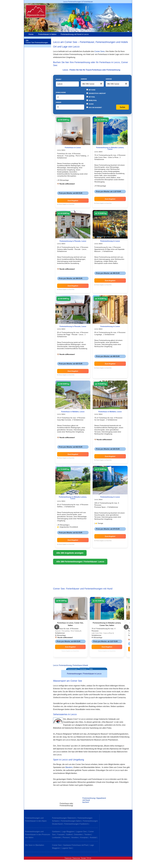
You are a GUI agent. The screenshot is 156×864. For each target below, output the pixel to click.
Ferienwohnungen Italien (71, 821)
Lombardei (56, 837)
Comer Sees (99, 51)
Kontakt (84, 858)
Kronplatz (84, 837)
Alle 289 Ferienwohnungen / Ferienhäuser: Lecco (80, 561)
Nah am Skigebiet (95, 107)
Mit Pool (91, 97)
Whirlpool (92, 100)
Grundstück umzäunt (97, 93)
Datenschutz (76, 858)
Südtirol (69, 834)
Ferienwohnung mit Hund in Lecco (75, 34)
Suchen (122, 107)
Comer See (56, 845)
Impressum (68, 858)
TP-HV (89, 858)
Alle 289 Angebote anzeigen (69, 553)
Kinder (58, 102)
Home (31, 34)
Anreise (84, 79)
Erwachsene (61, 92)
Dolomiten (78, 834)
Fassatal (60, 834)
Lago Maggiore (68, 832)
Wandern (69, 767)
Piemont (66, 837)
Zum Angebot (73, 200)
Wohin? (58, 79)
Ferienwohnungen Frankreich (76, 824)
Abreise (109, 79)
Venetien (74, 837)
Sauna (91, 104)
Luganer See (81, 832)
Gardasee (56, 832)
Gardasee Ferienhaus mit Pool (75, 845)
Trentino (87, 834)
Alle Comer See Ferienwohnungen (37, 41)
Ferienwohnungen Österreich (64, 818)
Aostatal (93, 837)
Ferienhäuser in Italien (47, 34)
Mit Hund (91, 90)
